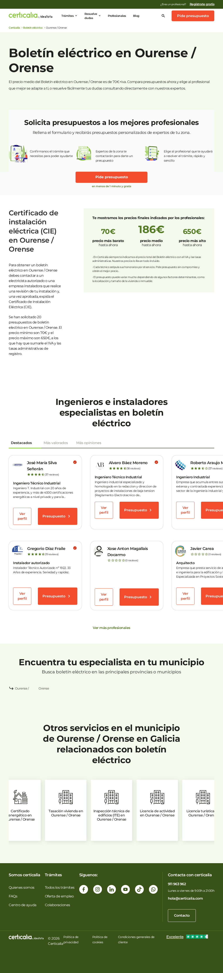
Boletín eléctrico (33, 27)
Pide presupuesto (193, 16)
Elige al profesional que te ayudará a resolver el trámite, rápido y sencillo (188, 155)
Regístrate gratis (202, 4)
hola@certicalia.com (185, 898)
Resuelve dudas (90, 15)
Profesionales (117, 15)
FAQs (13, 896)
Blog (136, 15)
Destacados (21, 443)
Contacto (182, 915)
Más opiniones (88, 443)
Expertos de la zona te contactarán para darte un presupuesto (114, 155)
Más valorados (56, 443)
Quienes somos (21, 887)
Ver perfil (22, 516)
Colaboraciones (57, 905)
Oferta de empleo (59, 896)
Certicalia (14, 27)
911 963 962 (177, 884)
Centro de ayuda (22, 905)
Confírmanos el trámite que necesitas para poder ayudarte (51, 153)
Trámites (67, 15)
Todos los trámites (59, 887)
